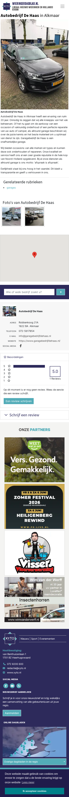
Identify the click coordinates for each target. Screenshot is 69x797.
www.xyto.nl (14, 672)
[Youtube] (12, 685)
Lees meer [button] (28, 782)
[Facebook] (6, 685)
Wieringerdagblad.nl (25, 3)
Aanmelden (12, 713)
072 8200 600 (15, 664)
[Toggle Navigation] (62, 6)
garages (11, 187)
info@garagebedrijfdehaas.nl (35, 336)
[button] (34, 255)
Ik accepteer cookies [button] (34, 791)
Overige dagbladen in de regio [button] (21, 761)
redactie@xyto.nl (16, 668)
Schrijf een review (24, 414)
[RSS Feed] (19, 685)
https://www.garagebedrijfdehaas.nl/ (39, 340)
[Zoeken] (60, 292)
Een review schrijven (19, 401)
